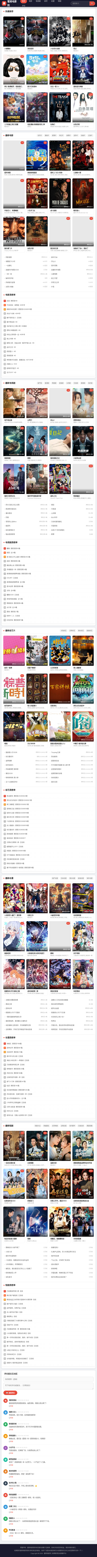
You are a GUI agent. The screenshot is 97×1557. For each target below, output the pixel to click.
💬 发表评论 (10, 1393)
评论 (23, 6)
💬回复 (11, 1406)
